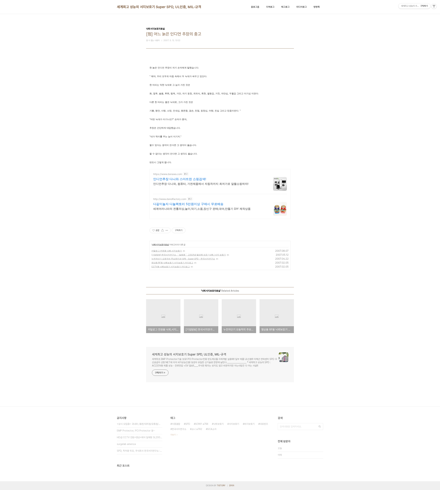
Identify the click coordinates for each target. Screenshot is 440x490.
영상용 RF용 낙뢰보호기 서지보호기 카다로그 (172, 262)
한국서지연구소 (179, 429)
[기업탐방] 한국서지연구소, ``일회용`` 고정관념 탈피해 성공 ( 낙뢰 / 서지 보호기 (188, 254)
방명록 (317, 7)
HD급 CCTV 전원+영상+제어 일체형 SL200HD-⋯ (139, 437)
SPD (187, 424)
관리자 (231, 485)
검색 (319, 426)
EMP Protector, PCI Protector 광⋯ (136, 430)
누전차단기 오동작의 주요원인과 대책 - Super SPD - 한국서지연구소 (183, 258)
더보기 (173, 435)
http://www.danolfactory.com (169, 199)
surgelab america (126, 444)
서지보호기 (234, 424)
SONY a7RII (201, 424)
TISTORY (221, 485)
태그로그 (285, 7)
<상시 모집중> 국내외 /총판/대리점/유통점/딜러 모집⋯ (139, 424)
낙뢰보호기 (218, 424)
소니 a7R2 (196, 429)
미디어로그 (301, 7)
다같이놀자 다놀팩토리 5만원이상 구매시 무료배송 (188, 204)
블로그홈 (255, 7)
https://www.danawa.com (167, 174)
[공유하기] (162, 230)
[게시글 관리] (167, 230)
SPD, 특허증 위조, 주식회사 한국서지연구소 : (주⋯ (139, 450)
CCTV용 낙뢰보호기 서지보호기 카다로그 (170, 266)
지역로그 (270, 7)
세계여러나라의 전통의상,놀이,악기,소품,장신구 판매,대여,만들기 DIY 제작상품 (202, 208)
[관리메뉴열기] (434, 6)
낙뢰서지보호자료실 (160, 244)
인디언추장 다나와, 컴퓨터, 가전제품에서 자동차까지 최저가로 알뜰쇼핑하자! (200, 183)
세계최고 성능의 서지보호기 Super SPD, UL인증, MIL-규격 (159, 7)
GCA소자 (211, 429)
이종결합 (176, 424)
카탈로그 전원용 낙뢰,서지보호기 (166, 250)
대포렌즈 (264, 424)
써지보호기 (249, 424)
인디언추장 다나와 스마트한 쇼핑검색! (179, 179)
